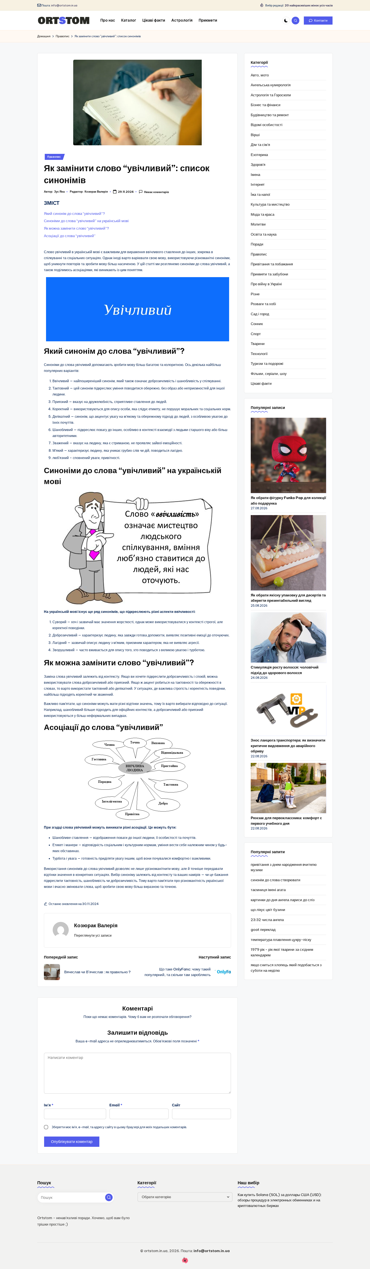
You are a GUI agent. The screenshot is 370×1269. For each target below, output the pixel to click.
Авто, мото (260, 75)
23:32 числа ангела (267, 919)
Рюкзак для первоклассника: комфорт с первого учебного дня (286, 821)
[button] (318, 20)
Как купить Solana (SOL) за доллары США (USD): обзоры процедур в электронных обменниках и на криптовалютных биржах (280, 1200)
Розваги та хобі (263, 304)
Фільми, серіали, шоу (269, 373)
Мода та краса (262, 214)
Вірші (255, 134)
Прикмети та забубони (269, 274)
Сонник (257, 323)
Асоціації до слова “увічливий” (69, 235)
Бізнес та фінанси (265, 105)
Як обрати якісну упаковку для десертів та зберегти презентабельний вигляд (288, 598)
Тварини (258, 343)
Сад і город (260, 314)
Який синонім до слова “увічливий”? (74, 213)
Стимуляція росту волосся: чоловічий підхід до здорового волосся (284, 670)
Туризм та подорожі (267, 363)
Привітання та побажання (272, 264)
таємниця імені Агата (268, 889)
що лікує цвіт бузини (268, 909)
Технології (259, 353)
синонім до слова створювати (275, 880)
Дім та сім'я (260, 144)
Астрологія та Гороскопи (271, 95)
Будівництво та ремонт (270, 115)
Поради (257, 244)
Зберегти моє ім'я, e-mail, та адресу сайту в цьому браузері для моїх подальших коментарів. (119, 1127)
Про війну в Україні (266, 284)
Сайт (176, 1105)
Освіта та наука (263, 234)
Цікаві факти (261, 383)
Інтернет (258, 184)
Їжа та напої (260, 194)
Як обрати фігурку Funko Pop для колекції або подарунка (288, 500)
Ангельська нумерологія (271, 85)
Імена (255, 174)
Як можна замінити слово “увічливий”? (76, 228)
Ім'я (48, 1105)
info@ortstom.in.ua (64, 5)
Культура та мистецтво (270, 204)
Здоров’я (258, 164)
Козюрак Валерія (96, 925)
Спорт (256, 333)
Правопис (54, 156)
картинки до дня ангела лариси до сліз (283, 900)
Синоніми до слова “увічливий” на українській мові (86, 220)
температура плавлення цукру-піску (281, 939)
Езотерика (259, 154)
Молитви (258, 224)
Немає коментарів (156, 192)
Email (115, 1105)
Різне (255, 294)
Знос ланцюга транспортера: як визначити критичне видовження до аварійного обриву (288, 745)
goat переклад (263, 929)
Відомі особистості (266, 124)
